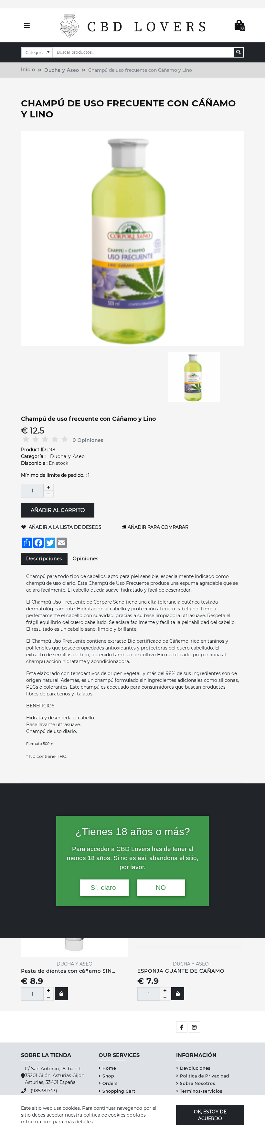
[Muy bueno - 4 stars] (55, 439)
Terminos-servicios (201, 1091)
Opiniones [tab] (86, 559)
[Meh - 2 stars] (35, 439)
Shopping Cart (118, 1091)
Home (109, 1068)
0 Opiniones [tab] (88, 440)
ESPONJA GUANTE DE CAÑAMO (181, 971)
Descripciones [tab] (44, 559)
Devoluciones (195, 1068)
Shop (108, 1076)
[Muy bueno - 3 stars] (45, 439)
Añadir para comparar (158, 527)
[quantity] (49, 990)
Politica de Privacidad (204, 1076)
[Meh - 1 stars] (26, 439)
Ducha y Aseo (61, 70)
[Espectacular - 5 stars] (64, 439)
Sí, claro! (104, 887)
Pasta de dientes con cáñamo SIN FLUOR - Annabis (66, 971)
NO (161, 887)
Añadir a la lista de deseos (64, 527)
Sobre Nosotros (197, 1083)
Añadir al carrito (58, 510)
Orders (110, 1083)
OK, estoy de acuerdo (210, 1114)
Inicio (28, 69)
